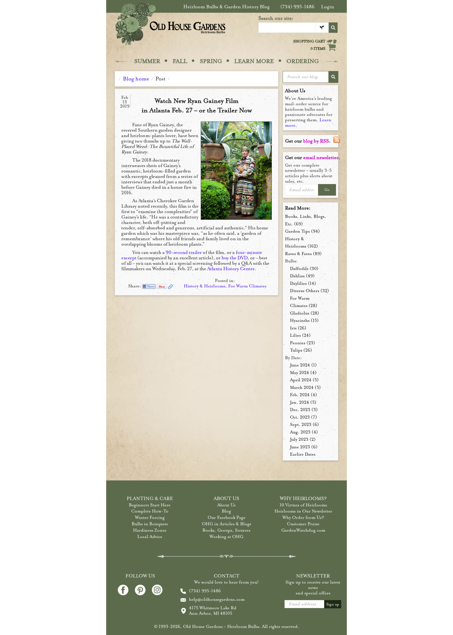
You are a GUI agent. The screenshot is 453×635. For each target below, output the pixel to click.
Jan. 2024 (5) (303, 402)
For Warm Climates (247, 286)
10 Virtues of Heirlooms (303, 505)
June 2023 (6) (304, 447)
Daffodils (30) (304, 268)
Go (327, 189)
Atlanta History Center (230, 269)
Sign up (332, 604)
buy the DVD (234, 258)
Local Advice (149, 536)
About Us (226, 505)
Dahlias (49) (302, 276)
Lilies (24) (300, 335)
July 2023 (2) (303, 439)
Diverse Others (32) (309, 291)
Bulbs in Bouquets (150, 524)
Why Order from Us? (303, 517)
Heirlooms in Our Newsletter (303, 511)
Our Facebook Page (226, 517)
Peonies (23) (302, 343)
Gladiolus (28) (304, 313)
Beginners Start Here (150, 505)
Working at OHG (226, 536)
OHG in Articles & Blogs (226, 524)
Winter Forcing (150, 517)
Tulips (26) (301, 350)
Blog (226, 511)
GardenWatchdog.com (303, 530)
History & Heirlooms (204, 286)
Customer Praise (303, 524)
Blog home (136, 78)
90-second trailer (184, 252)
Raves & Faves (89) (303, 254)
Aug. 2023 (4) (304, 432)
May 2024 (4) (303, 372)
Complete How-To (149, 511)
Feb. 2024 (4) (303, 395)
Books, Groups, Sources (226, 530)
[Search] (333, 27)
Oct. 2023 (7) (303, 417)
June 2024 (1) (303, 365)
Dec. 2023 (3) (304, 409)
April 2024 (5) (304, 380)
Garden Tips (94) (302, 231)
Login (327, 7)
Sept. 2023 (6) (304, 424)
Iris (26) (298, 328)
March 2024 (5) (305, 387)
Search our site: (276, 18)
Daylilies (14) (303, 283)
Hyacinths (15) (304, 320)
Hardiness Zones (149, 530)
